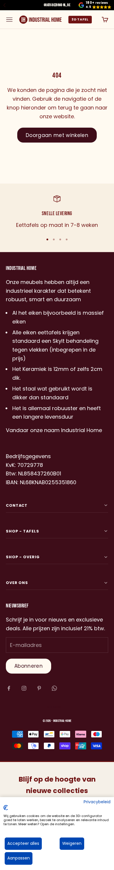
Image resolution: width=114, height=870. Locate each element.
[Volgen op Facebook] (9, 688)
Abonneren (28, 665)
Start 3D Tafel (80, 19)
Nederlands (54, 707)
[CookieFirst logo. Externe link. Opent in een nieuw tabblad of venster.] (6, 807)
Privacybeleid (97, 802)
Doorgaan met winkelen (57, 135)
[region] (57, 212)
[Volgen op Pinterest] (39, 688)
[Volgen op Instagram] (24, 688)
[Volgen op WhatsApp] (54, 688)
